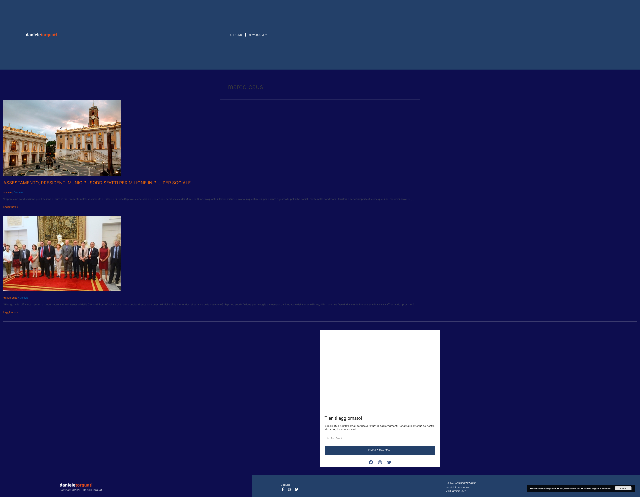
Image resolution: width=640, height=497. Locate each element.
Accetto (623, 488)
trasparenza (10, 297)
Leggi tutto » (10, 206)
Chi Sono (236, 35)
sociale (7, 192)
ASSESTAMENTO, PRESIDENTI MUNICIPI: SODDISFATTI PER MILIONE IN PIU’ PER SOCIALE (97, 182)
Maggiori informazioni (601, 488)
